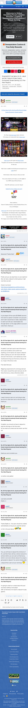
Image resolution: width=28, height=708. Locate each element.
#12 (26, 539)
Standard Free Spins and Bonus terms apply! (14, 188)
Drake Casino (6, 160)
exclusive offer (12, 86)
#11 (26, 511)
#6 (26, 385)
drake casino (5, 86)
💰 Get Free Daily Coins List (14, 62)
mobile (12, 170)
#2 (26, 241)
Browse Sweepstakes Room (14, 57)
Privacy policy (20, 693)
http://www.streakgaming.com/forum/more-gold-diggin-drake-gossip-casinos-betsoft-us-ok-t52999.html (14, 289)
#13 (26, 573)
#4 (26, 303)
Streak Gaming (13, 135)
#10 (26, 486)
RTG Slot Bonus (14, 664)
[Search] (26, 6)
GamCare (14, 635)
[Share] (24, 106)
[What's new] (23, 6)
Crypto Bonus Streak (14, 659)
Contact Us (14, 640)
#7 (26, 412)
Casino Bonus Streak (14, 651)
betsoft (18, 84)
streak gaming (6, 88)
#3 (26, 264)
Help (4, 696)
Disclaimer (14, 633)
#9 (26, 464)
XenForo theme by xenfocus (15, 706)
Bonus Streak (14, 649)
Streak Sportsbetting (14, 666)
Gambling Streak (14, 654)
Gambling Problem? (14, 638)
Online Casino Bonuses (14, 661)
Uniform (13, 691)
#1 (26, 106)
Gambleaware (14, 636)
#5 (26, 336)
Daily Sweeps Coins (14, 656)
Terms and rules (12, 693)
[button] (2, 6)
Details (15, 703)
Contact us (5, 693)
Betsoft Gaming (21, 160)
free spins (19, 86)
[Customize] (17, 691)
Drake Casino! (22, 137)
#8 (26, 441)
